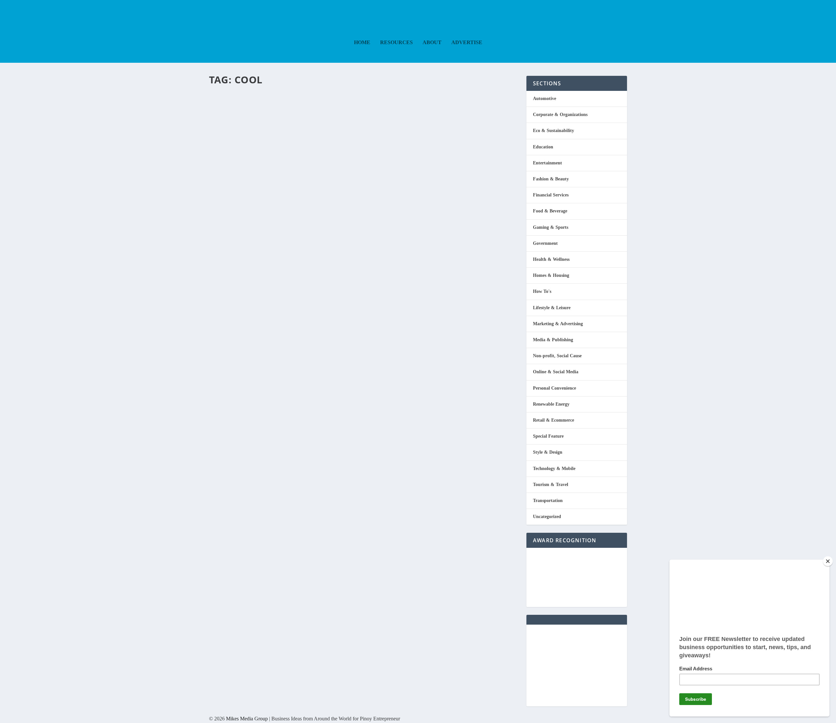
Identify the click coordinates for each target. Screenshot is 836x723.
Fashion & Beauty (294, 107)
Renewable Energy (551, 404)
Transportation (548, 500)
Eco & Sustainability (553, 130)
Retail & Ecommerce (553, 420)
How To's (542, 291)
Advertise (466, 42)
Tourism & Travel (550, 484)
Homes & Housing (551, 275)
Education (543, 146)
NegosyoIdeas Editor (236, 107)
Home (362, 42)
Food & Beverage (550, 211)
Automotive (544, 98)
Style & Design (547, 452)
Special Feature (321, 107)
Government (545, 243)
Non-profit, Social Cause (557, 355)
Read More (235, 133)
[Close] (828, 561)
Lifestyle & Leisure (552, 307)
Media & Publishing (553, 339)
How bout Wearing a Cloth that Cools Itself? (344, 94)
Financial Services (551, 195)
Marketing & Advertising (558, 323)
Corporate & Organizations (560, 114)
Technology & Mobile (554, 468)
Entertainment (547, 162)
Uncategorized (547, 516)
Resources (396, 42)
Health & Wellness (551, 259)
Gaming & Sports (550, 227)
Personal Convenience (554, 388)
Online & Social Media (555, 371)
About (432, 42)
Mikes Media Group (247, 718)
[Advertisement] (576, 665)
